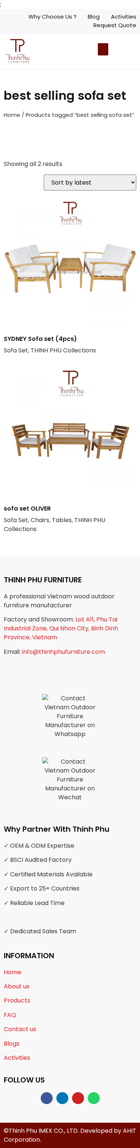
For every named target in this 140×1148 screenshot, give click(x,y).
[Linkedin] (62, 1098)
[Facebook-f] (47, 1098)
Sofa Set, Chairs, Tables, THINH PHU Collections (54, 518)
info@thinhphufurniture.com (63, 651)
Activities (17, 1057)
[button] (109, 51)
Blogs (11, 1043)
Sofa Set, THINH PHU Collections (50, 345)
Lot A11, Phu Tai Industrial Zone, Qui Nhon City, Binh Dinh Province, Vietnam (61, 628)
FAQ (10, 1015)
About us (16, 986)
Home (12, 115)
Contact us (20, 1029)
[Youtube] (78, 1098)
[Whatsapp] (94, 1098)
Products (17, 1000)
